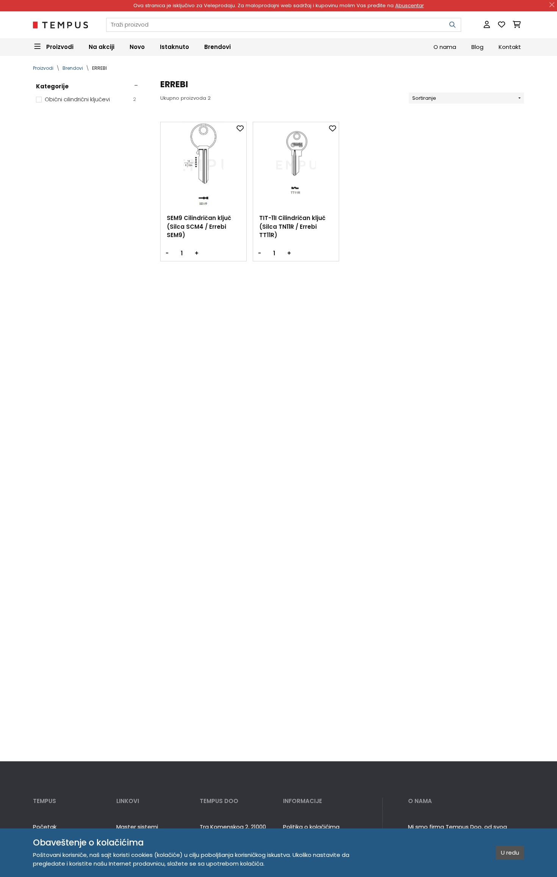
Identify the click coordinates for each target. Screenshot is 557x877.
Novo (137, 46)
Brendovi (217, 46)
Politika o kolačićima (311, 827)
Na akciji (101, 46)
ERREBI (99, 68)
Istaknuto (174, 46)
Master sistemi (137, 827)
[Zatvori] (552, 4)
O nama (444, 46)
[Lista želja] (501, 24)
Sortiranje (424, 98)
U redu (510, 853)
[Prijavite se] (486, 24)
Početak (44, 827)
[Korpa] (516, 24)
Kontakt (510, 46)
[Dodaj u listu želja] (240, 128)
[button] (70, 801)
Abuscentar (409, 5)
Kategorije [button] (52, 86)
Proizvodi (43, 68)
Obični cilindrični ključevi (90, 99)
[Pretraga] (452, 25)
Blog (477, 46)
